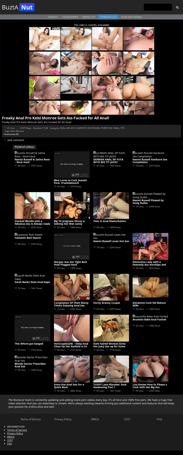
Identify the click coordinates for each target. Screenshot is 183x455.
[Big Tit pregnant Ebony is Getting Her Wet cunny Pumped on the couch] (72, 218)
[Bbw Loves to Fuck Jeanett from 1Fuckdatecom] (72, 177)
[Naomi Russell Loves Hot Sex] (111, 238)
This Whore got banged (29, 343)
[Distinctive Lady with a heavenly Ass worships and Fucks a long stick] (150, 259)
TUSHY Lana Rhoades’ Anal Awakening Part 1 (109, 386)
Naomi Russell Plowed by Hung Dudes (148, 202)
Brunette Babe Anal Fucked (149, 319)
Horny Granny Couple (106, 302)
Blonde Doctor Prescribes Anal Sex (30, 365)
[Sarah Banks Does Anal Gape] (32, 279)
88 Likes (22, 165)
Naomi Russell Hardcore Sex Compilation (150, 161)
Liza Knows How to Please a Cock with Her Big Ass (150, 386)
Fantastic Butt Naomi (28, 237)
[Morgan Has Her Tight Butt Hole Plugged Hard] (72, 259)
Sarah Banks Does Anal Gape (32, 282)
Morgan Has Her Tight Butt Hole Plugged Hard (70, 263)
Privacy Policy (63, 419)
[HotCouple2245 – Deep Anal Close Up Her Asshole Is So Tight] (72, 340)
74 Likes (140, 165)
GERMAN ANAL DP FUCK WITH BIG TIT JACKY (108, 161)
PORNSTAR (106, 128)
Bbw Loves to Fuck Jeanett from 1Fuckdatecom (70, 182)
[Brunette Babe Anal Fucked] (150, 316)
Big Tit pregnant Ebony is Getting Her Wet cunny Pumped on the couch (69, 222)
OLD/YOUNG (93, 128)
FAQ (159, 419)
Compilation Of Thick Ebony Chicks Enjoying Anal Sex (71, 304)
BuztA (17, 7)
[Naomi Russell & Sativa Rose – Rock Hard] (32, 156)
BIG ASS (70, 128)
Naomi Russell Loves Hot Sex (111, 241)
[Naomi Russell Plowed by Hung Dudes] (150, 197)
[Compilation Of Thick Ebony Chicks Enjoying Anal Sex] (72, 299)
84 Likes (22, 244)
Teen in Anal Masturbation (109, 221)
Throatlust (108, 17)
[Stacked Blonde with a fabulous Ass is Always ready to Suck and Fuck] (32, 218)
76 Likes (22, 288)
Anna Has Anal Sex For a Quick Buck (69, 386)
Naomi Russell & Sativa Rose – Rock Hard (32, 161)
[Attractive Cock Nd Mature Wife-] (150, 299)
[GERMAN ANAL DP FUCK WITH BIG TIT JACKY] (111, 156)
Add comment (15, 140)
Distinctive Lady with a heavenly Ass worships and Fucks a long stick (149, 263)
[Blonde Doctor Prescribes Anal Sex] (32, 360)
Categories (70, 17)
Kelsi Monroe (17, 131)
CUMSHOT (81, 128)
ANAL (62, 128)
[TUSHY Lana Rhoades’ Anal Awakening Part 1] (111, 381)
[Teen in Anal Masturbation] (111, 218)
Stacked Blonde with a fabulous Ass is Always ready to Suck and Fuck (32, 222)
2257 (127, 419)
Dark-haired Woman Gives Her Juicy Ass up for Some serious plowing (109, 345)
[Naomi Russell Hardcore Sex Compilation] (150, 156)
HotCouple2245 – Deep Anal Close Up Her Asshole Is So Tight (71, 345)
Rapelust (89, 17)
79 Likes (140, 206)
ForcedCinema (131, 17)
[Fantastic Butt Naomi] (29, 234)
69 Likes (11, 128)
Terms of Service (31, 419)
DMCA (95, 419)
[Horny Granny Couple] (111, 299)
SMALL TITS (119, 128)
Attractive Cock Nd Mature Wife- (149, 304)
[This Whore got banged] (32, 340)
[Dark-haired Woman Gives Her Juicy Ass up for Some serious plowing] (111, 340)
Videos (53, 17)
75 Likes (61, 309)
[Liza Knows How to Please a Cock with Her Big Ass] (150, 381)
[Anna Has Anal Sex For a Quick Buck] (72, 381)
